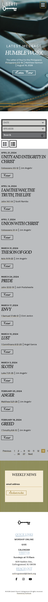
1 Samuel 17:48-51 (10, 315)
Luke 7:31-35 (7, 373)
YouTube (30, 579)
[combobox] (24, 122)
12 (38, 451)
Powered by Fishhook (24, 593)
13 (43, 451)
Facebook (17, 579)
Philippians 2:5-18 (14, 62)
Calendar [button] (24, 549)
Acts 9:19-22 (7, 258)
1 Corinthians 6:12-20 (11, 344)
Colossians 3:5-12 (9, 168)
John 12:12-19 (7, 287)
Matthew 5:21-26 (9, 401)
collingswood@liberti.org (24, 573)
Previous (7, 451)
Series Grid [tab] (5, 144)
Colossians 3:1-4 (9, 230)
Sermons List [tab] (13, 144)
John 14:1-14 (7, 201)
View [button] (7, 175)
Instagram (24, 579)
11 (33, 451)
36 (18, 454)
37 (24, 454)
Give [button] (24, 544)
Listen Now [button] (24, 72)
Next (30, 454)
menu (43, 4)
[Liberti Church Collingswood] (24, 522)
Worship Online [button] (24, 539)
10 (29, 451)
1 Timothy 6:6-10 (9, 430)
